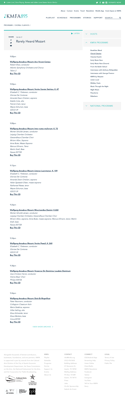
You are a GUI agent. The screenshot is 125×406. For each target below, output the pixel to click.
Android (91, 358)
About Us (47, 375)
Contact (70, 11)
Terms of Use (109, 358)
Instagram (88, 378)
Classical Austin (96, 57)
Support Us (48, 369)
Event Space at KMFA (113, 11)
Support (98, 18)
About (63, 11)
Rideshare (94, 96)
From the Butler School (98, 67)
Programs (75, 18)
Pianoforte (94, 93)
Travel (82, 11)
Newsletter (90, 11)
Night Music (94, 90)
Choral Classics (95, 54)
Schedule (62, 18)
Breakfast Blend (96, 50)
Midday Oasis (95, 83)
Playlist (50, 18)
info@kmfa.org (69, 358)
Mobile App (99, 11)
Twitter (86, 375)
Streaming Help (90, 360)
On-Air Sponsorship (71, 386)
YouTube (87, 380)
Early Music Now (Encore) (99, 63)
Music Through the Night (99, 86)
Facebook (88, 372)
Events (76, 11)
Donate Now (115, 3)
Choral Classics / (23, 25)
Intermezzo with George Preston (102, 73)
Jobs (66, 383)
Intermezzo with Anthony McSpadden (104, 70)
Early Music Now (96, 60)
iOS (85, 358)
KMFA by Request (96, 77)
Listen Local (94, 80)
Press (66, 380)
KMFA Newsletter (90, 369)
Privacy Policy (110, 360)
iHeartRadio (88, 366)
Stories (87, 18)
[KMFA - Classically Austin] (15, 18)
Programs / (9, 25)
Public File (108, 363)
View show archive (42, 327)
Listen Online (89, 363)
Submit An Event (70, 389)
